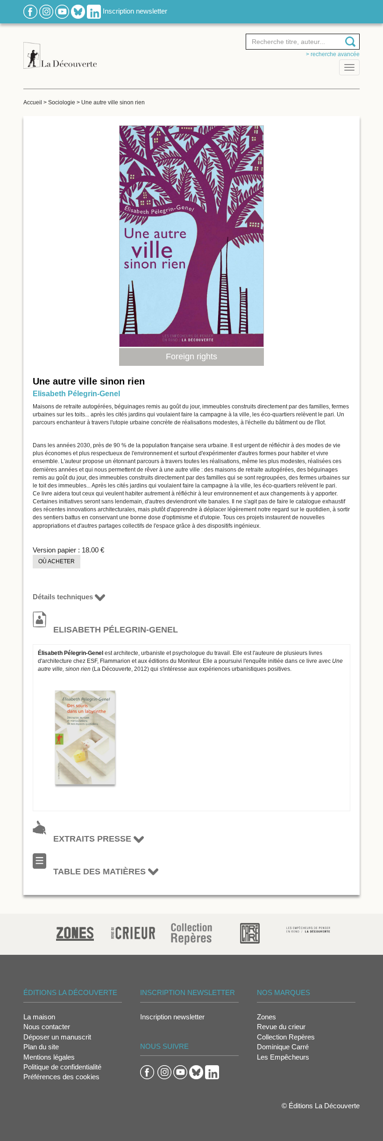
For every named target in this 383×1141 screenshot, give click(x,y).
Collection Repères (286, 1037)
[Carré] (250, 933)
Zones (266, 1017)
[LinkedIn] (94, 11)
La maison (39, 1017)
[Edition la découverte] (60, 50)
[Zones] (75, 933)
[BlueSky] (78, 11)
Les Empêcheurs (283, 1057)
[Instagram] (46, 11)
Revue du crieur (281, 1027)
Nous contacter (46, 1027)
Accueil (32, 102)
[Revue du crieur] (133, 932)
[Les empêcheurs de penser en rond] (308, 929)
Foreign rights (191, 356)
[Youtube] (62, 11)
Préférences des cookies (61, 1077)
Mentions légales (49, 1057)
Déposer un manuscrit (57, 1037)
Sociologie (61, 102)
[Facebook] (30, 11)
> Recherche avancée (333, 54)
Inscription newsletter (135, 11)
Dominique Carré (283, 1047)
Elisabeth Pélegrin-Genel (76, 394)
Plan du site (41, 1047)
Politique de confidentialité (62, 1067)
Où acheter (56, 561)
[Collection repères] (191, 934)
